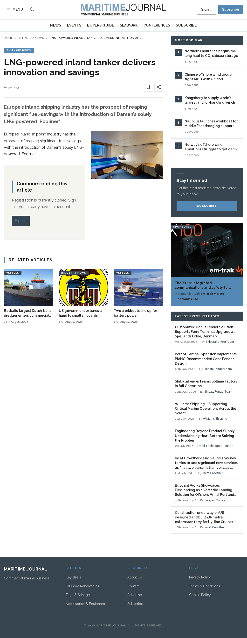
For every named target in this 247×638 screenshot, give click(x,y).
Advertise (134, 595)
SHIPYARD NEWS (19, 50)
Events (74, 25)
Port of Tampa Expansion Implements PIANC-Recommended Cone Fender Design (206, 358)
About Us (134, 577)
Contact (133, 586)
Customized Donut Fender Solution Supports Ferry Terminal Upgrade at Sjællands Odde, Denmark (205, 331)
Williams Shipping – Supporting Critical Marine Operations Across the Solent (205, 408)
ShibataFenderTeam (220, 341)
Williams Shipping (215, 418)
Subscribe (230, 9)
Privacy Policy (200, 577)
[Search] (32, 9)
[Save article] (148, 87)
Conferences (157, 25)
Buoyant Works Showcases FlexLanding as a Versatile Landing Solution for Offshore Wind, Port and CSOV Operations (204, 490)
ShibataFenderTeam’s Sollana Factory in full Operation (206, 383)
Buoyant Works (215, 500)
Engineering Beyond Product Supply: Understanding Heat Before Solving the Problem (205, 435)
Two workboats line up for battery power (135, 313)
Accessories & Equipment (86, 604)
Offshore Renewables (82, 586)
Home (8, 38)
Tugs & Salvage (78, 595)
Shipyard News (31, 38)
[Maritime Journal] (123, 9)
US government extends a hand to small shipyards (80, 313)
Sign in (21, 220)
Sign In (206, 9)
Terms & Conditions (204, 586)
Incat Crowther (213, 473)
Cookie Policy (200, 595)
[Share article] (158, 87)
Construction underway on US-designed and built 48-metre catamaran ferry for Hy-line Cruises (204, 517)
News (55, 25)
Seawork (129, 25)
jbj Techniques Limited (217, 446)
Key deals (73, 577)
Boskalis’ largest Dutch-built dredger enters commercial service (27, 313)
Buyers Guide (100, 25)
